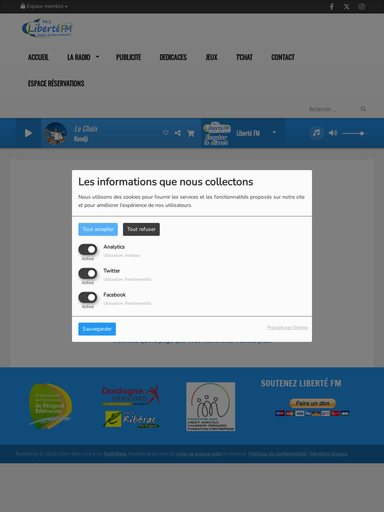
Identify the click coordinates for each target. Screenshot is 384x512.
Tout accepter (98, 229)
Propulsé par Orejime (287, 328)
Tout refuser (141, 229)
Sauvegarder (97, 329)
